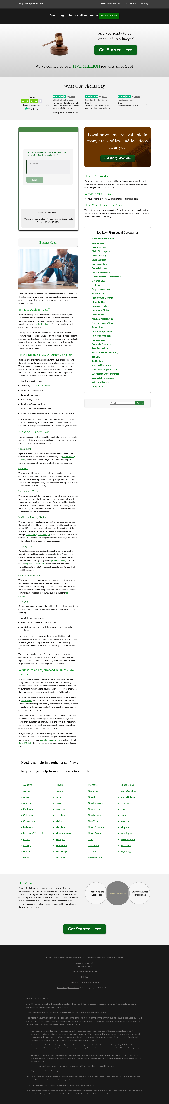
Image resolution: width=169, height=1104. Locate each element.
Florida (26, 839)
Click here (82, 1080)
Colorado (28, 815)
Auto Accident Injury (103, 238)
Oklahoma (93, 845)
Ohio (90, 839)
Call (117, 158)
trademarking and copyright (38, 534)
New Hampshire (96, 802)
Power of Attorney (101, 335)
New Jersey (94, 809)
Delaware (28, 827)
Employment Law (101, 289)
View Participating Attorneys (96, 1013)
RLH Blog (144, 3)
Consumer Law (99, 263)
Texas (123, 809)
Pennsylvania (95, 857)
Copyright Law (99, 268)
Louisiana (60, 815)
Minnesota (61, 845)
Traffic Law (97, 360)
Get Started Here (115, 49)
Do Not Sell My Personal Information (84, 972)
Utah (123, 815)
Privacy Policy (89, 963)
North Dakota (95, 833)
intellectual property (40, 385)
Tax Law (96, 356)
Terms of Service (73, 988)
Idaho (26, 857)
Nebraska (93, 790)
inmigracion (98, 386)
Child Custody (99, 255)
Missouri (60, 857)
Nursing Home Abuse (103, 322)
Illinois (59, 784)
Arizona (27, 796)
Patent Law (98, 327)
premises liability (58, 560)
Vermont (125, 821)
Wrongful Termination (103, 377)
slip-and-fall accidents (34, 563)
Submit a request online (50, 740)
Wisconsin (126, 845)
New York (93, 821)
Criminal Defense (101, 272)
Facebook (87, 966)
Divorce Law (98, 280)
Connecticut (29, 821)
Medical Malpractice (103, 318)
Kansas (59, 802)
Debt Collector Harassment (106, 276)
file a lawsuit (26, 700)
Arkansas (28, 802)
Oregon (92, 851)
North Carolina (96, 827)
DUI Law (96, 285)
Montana (93, 784)
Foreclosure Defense (103, 297)
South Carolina (128, 790)
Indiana (59, 790)
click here (72, 1085)
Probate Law (98, 339)
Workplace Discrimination (105, 373)
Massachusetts (63, 833)
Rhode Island (127, 784)
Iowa (58, 796)
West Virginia (128, 839)
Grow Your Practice (92, 982)
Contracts (23, 468)
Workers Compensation (104, 369)
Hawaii (26, 851)
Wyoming (126, 851)
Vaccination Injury (101, 365)
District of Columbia (33, 833)
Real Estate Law (100, 348)
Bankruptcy (98, 242)
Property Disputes (101, 344)
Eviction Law (98, 293)
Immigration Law (100, 306)
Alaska (26, 790)
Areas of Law (130, 3)
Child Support (99, 259)
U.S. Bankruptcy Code (101, 1094)
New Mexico (94, 815)
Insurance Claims (101, 310)
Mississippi (61, 851)
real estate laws (42, 324)
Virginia (125, 827)
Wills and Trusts (100, 382)
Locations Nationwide (110, 3)
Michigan (60, 839)
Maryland (61, 827)
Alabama (27, 784)
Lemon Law (98, 314)
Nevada (92, 796)
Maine (59, 821)
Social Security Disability (105, 352)
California (28, 809)
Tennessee (126, 802)
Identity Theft (99, 301)
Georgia (27, 845)
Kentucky (60, 809)
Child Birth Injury (101, 251)
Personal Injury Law (102, 331)
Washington (127, 833)
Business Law (99, 247)
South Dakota (128, 796)
